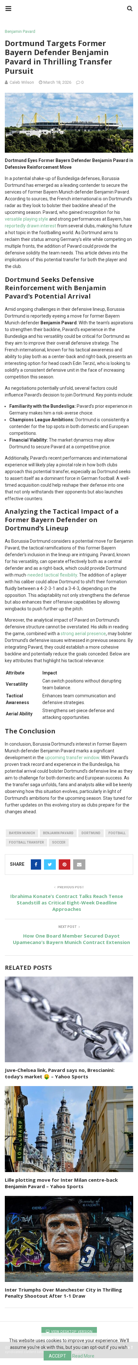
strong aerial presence (83, 633)
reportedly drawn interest (30, 225)
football (116, 833)
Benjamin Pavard (20, 31)
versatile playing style (26, 219)
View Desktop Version (71, 1332)
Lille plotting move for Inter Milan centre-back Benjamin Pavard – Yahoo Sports (61, 1183)
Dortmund (91, 833)
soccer (58, 842)
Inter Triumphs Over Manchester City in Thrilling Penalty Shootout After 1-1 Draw (63, 1292)
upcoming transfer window (72, 757)
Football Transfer (26, 842)
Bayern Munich (22, 833)
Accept (57, 1356)
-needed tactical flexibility (51, 575)
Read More (83, 1356)
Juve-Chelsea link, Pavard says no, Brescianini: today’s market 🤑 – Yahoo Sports (60, 1073)
